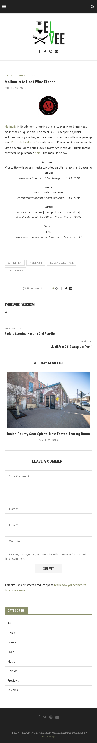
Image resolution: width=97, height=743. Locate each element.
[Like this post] (56, 288)
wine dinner (15, 270)
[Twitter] (45, 52)
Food (11, 652)
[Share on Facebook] (62, 288)
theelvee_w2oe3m (20, 304)
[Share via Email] (70, 288)
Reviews (13, 690)
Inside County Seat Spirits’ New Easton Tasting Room (48, 434)
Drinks (12, 633)
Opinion (13, 671)
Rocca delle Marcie (23, 142)
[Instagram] (50, 52)
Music (11, 661)
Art (9, 623)
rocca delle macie (62, 262)
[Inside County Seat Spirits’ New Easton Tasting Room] (48, 400)
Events (12, 642)
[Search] (92, 6)
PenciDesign (48, 736)
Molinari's (35, 262)
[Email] (56, 52)
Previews (13, 680)
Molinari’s (11, 127)
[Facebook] (40, 52)
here (38, 153)
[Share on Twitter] (66, 288)
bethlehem (14, 262)
